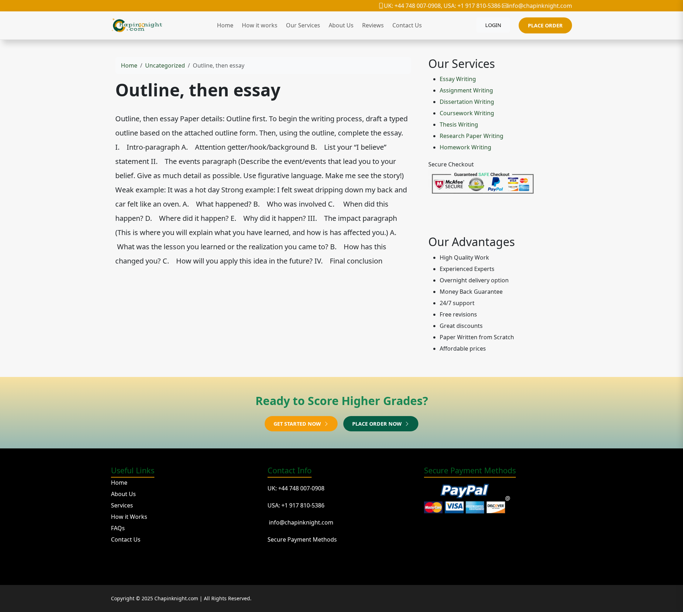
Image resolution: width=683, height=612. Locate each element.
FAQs (118, 528)
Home (225, 25)
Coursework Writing (467, 113)
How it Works (129, 517)
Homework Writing (465, 147)
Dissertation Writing (467, 102)
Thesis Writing (459, 124)
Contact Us (407, 25)
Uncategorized (165, 65)
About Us (341, 25)
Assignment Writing (466, 90)
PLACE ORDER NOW (377, 423)
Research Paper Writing (471, 136)
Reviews (373, 25)
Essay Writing (458, 79)
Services (122, 505)
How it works (259, 25)
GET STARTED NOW (298, 423)
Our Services (303, 25)
